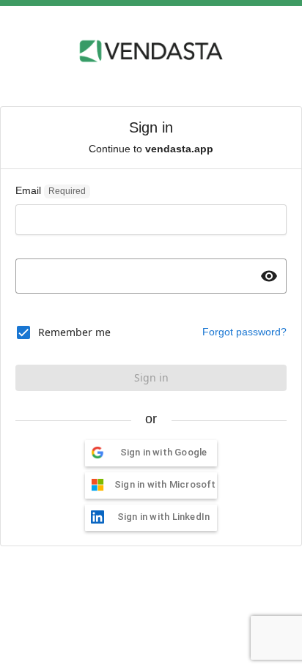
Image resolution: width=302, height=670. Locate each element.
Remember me (74, 332)
